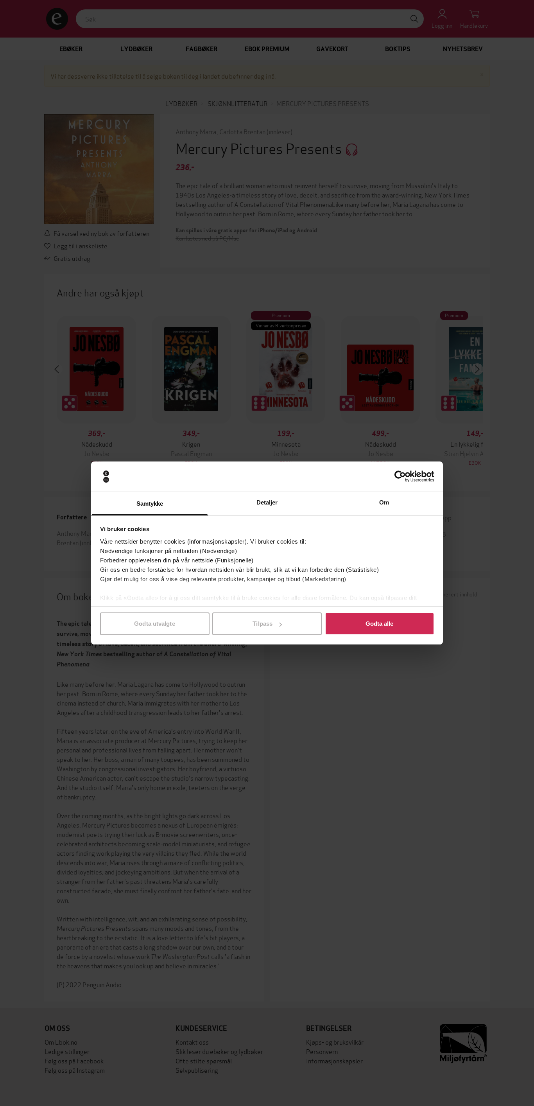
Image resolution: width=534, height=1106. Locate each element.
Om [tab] (384, 502)
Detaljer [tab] (267, 502)
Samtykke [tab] (149, 503)
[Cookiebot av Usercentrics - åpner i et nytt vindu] (400, 477)
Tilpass (262, 623)
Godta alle (380, 623)
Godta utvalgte (154, 623)
